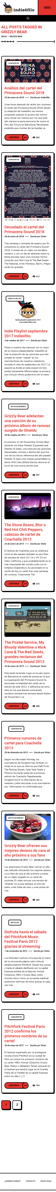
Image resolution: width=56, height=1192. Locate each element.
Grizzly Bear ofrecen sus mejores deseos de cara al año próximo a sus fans (27, 850)
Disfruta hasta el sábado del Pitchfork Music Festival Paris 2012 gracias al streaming (25, 939)
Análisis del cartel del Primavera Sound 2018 (24, 90)
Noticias (15, 922)
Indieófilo (45, 97)
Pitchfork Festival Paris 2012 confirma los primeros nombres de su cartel (25, 1034)
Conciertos (13, 63)
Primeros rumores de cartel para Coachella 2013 (23, 743)
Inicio (4, 36)
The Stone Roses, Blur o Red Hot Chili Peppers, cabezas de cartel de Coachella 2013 (25, 532)
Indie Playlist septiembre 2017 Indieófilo (26, 333)
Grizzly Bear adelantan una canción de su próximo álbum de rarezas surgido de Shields (27, 423)
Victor (43, 236)
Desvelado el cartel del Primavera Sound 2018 (24, 229)
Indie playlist (14, 298)
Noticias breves (18, 406)
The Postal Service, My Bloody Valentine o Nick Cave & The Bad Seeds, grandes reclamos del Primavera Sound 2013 (25, 652)
